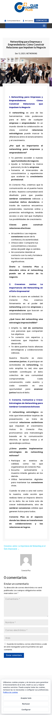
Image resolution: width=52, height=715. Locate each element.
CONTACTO (41, 20)
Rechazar (26, 704)
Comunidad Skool (13, 21)
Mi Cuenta (29, 21)
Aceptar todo (26, 698)
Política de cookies (10, 692)
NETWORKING (31, 53)
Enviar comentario (14, 655)
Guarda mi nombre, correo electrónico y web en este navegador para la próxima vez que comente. (25, 647)
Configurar (26, 710)
